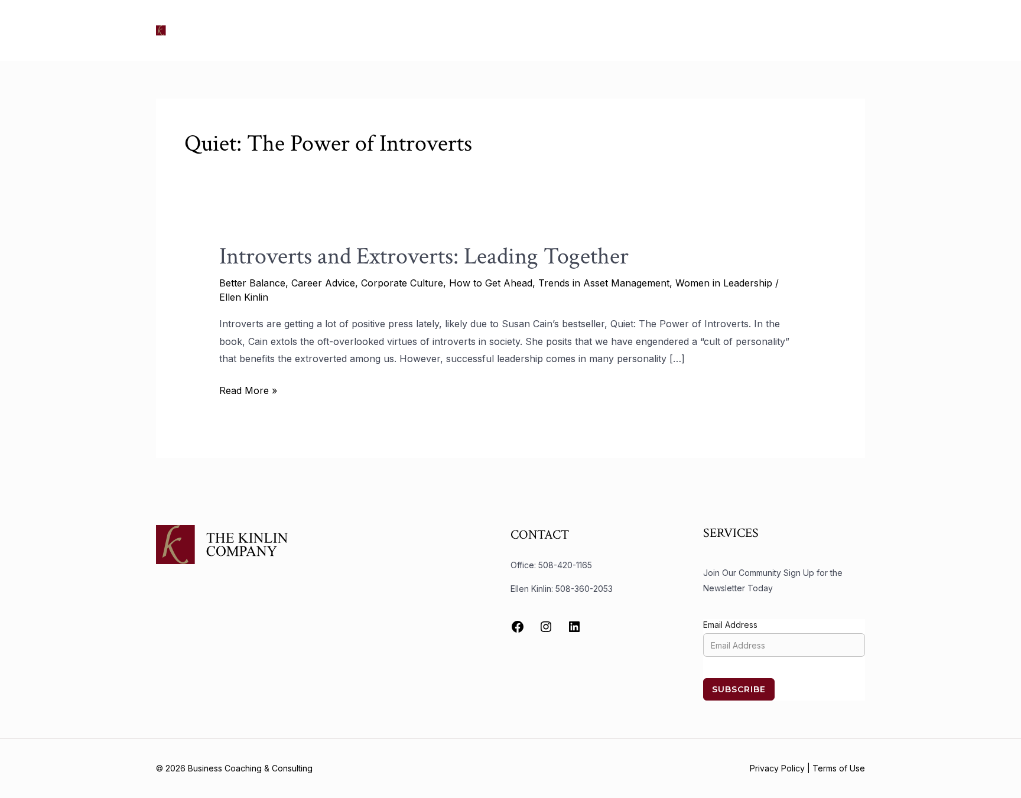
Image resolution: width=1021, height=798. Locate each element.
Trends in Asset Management (603, 283)
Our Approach (495, 30)
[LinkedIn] (574, 627)
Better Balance (252, 283)
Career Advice (323, 283)
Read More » (248, 389)
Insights (624, 30)
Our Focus (425, 30)
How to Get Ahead (490, 283)
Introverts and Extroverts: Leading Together (424, 256)
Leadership (566, 30)
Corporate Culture (402, 283)
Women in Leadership (723, 283)
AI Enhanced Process (705, 30)
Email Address (730, 625)
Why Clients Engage (812, 30)
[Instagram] (546, 627)
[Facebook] (517, 627)
